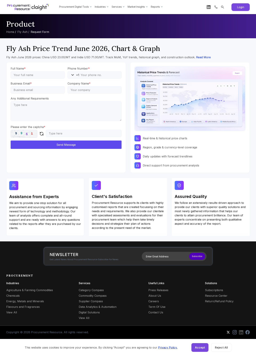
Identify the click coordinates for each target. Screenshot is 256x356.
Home (10, 32)
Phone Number (79, 68)
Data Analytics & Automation (98, 307)
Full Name (18, 68)
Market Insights (136, 6)
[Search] (222, 7)
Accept (200, 347)
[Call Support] (216, 7)
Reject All (221, 347)
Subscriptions (214, 290)
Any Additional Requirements (30, 98)
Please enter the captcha (28, 127)
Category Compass (91, 290)
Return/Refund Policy (219, 301)
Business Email (21, 83)
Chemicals (13, 295)
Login (240, 7)
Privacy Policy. (167, 347)
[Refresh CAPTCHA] (42, 134)
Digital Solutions (89, 312)
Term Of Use (156, 307)
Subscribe (197, 256)
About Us (154, 295)
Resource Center (216, 295)
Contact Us (155, 312)
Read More (203, 57)
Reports (155, 6)
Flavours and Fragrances (23, 307)
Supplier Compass (91, 301)
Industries (100, 6)
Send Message (66, 144)
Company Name (79, 83)
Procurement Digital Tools (74, 6)
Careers (153, 301)
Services (117, 6)
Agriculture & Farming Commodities (29, 290)
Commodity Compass (93, 295)
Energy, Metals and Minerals (25, 301)
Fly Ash (22, 32)
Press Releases (158, 290)
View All (11, 312)
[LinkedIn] (208, 7)
